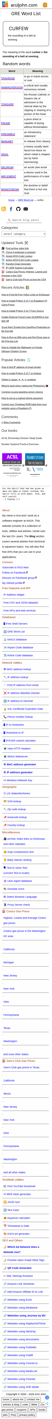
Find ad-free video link (17, 248)
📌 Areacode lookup (15, 817)
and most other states (15, 1054)
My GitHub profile (12, 583)
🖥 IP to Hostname (13, 724)
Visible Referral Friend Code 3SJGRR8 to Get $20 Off (25, 319)
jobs (5, 1415)
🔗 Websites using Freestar (19, 1379)
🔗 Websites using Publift (18, 1355)
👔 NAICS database (15, 639)
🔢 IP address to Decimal (18, 701)
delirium (7, 167)
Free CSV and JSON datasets (20, 602)
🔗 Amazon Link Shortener (18, 1283)
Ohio (6, 1001)
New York (8, 988)
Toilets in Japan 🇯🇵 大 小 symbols (18, 379)
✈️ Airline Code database (18, 655)
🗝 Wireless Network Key (17, 780)
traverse (8, 78)
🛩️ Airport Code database (18, 647)
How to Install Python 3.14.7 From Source (22, 311)
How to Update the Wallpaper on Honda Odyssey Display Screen (21, 349)
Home (11, 200)
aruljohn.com (24, 5)
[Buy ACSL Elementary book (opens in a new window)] (13, 466)
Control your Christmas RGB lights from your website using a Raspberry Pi (24, 406)
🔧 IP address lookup (15, 677)
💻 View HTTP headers (17, 748)
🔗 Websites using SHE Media (21, 1387)
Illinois (7, 1093)
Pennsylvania (11, 1014)
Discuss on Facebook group (18, 577)
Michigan (8, 962)
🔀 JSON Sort (11, 1202)
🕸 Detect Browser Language (20, 896)
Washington (10, 1041)
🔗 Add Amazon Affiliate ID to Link (23, 1291)
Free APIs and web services (19, 610)
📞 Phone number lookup (18, 716)
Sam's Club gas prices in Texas (21, 1067)
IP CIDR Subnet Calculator (19, 268)
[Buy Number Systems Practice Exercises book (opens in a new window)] (36, 466)
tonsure (7, 104)
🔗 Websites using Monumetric (21, 1339)
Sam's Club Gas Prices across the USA (26, 279)
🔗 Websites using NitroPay (19, 1331)
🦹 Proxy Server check (16, 904)
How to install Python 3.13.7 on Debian (21, 373)
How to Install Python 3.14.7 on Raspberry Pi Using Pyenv (24, 303)
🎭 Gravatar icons (13, 888)
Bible (34, 1404)
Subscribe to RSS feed (15, 567)
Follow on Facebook (13, 572)
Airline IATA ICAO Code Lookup (22, 260)
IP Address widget (13, 594)
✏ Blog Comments (10, 422)
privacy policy (27, 1415)
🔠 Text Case (11, 1210)
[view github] (18, 209)
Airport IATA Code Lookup (19, 256)
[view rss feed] (3, 209)
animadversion (12, 87)
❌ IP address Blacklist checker (21, 693)
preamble (8, 134)
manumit (7, 141)
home (6, 1399)
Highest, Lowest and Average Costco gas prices (24, 920)
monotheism (10, 189)
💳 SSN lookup (12, 801)
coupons (21, 1409)
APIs (32, 1409)
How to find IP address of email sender (21, 367)
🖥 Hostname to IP (13, 732)
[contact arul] (26, 209)
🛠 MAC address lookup (17, 669)
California (8, 949)
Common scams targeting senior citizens (22, 392)
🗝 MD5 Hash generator (17, 1194)
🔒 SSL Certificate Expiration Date (23, 708)
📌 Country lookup (14, 825)
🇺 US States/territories (16, 793)
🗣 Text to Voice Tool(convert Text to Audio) (16, 870)
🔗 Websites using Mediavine (20, 1307)
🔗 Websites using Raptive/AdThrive (24, 1323)
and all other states (14, 1172)
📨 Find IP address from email (20, 685)
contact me (33, 1399)
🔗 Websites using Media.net (20, 1371)
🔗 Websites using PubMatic (20, 1347)
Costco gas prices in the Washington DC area (24, 934)
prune (5, 123)
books (42, 1409)
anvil (5, 154)
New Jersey (10, 975)
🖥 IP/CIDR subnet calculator (19, 740)
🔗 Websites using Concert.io (20, 1363)
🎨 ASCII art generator (16, 1233)
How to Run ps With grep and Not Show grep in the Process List (25, 339)
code (25, 1404)
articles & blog (11, 1404)
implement (8, 176)
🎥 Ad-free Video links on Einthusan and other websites (24, 841)
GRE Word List (25, 200)
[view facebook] (11, 209)
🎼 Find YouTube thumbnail (19, 1186)
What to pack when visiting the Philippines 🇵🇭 (24, 386)
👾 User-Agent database (17, 881)
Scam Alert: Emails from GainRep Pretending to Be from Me (25, 329)
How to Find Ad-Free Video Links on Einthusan (25, 294)
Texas (6, 1028)
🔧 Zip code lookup (14, 809)
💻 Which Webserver (15, 756)
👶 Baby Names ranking (17, 859)
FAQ (13, 1415)
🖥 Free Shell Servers (15, 623)
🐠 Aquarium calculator (16, 1218)
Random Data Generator (18, 264)
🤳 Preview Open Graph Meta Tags (23, 1260)
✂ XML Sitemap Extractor (18, 1276)
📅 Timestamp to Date (16, 1225)
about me (18, 1399)
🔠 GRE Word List (14, 631)
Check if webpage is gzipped (20, 252)
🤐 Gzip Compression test (18, 852)
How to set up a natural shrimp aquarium (22, 398)
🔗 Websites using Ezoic (17, 1299)
